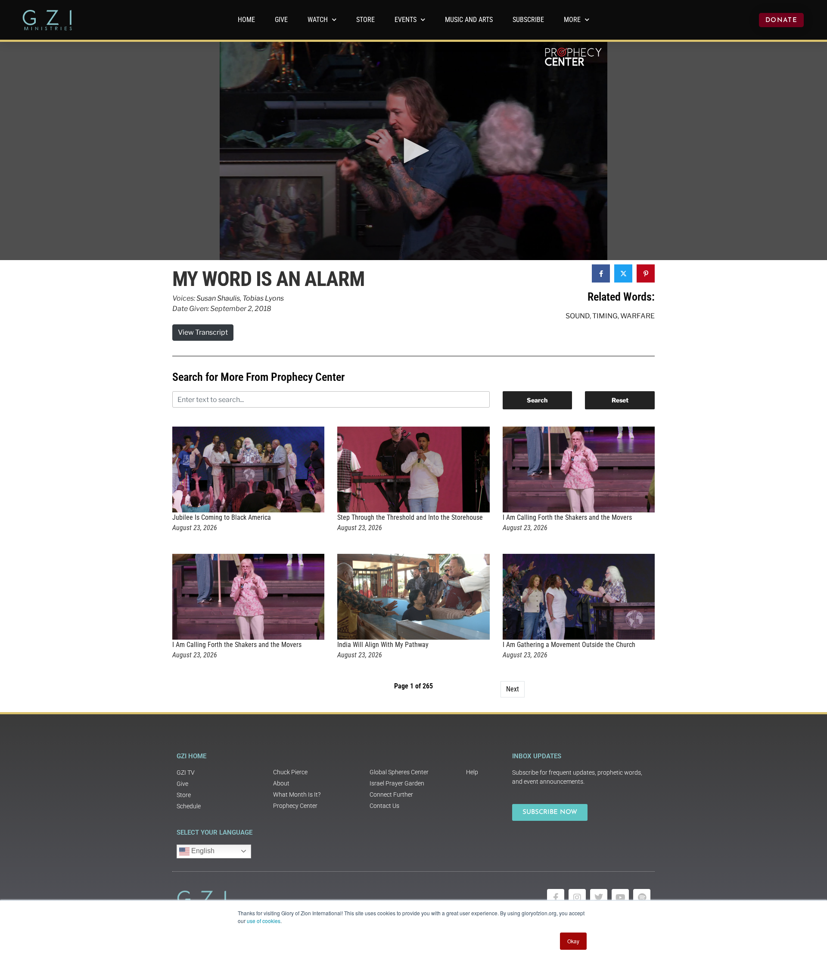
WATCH (318, 20)
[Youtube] (620, 897)
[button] (413, 151)
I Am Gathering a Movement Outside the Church (569, 645)
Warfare (637, 316)
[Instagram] (577, 897)
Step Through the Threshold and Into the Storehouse (410, 517)
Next (512, 689)
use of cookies (263, 920)
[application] (413, 151)
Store (365, 20)
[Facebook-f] (555, 897)
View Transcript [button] (203, 332)
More (572, 20)
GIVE (281, 20)
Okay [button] (573, 941)
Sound (578, 316)
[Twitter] (598, 897)
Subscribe (528, 20)
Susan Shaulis (218, 298)
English (202, 850)
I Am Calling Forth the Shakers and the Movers (567, 517)
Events (406, 20)
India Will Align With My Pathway (383, 645)
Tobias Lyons (263, 298)
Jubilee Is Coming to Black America (221, 517)
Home (246, 20)
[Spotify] (641, 897)
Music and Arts (469, 20)
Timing (605, 316)
